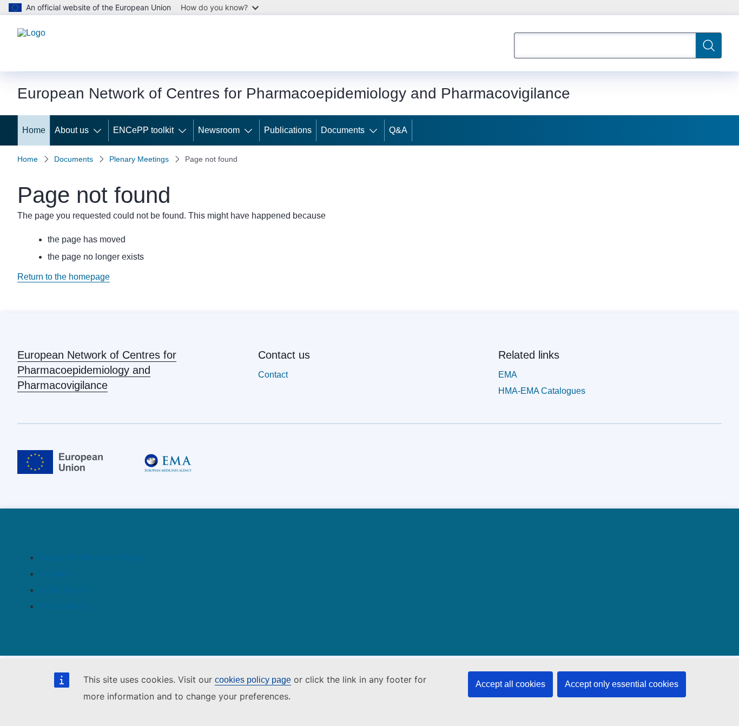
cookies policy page (253, 679)
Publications (288, 130)
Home (33, 130)
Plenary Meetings (139, 159)
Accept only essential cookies (621, 684)
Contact (273, 374)
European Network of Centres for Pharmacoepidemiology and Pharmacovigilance (96, 370)
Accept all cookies (510, 684)
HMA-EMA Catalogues (541, 390)
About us (72, 130)
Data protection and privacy (91, 557)
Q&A (398, 130)
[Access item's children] (99, 130)
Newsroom (219, 130)
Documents (343, 130)
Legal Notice (63, 590)
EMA (507, 374)
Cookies (55, 573)
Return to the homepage (63, 276)
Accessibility (63, 606)
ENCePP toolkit (143, 130)
